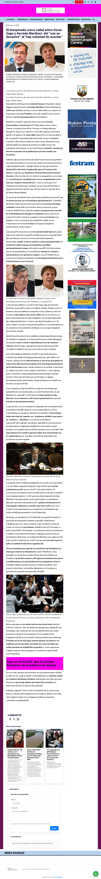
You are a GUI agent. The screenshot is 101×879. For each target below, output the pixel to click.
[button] (73, 2)
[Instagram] (92, 2)
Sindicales (49, 19)
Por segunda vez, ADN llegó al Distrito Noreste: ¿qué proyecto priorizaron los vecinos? (53, 754)
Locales (10, 19)
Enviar (54, 828)
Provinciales (36, 19)
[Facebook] (88, 2)
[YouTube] (95, 2)
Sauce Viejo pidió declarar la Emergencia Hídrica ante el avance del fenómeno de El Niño (34, 754)
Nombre (13, 799)
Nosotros (86, 19)
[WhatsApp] (85, 2)
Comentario (14, 808)
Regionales (23, 19)
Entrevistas (74, 19)
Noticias (60, 19)
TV (93, 19)
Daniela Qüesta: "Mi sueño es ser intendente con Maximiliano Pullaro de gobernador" (14, 753)
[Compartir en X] (14, 719)
